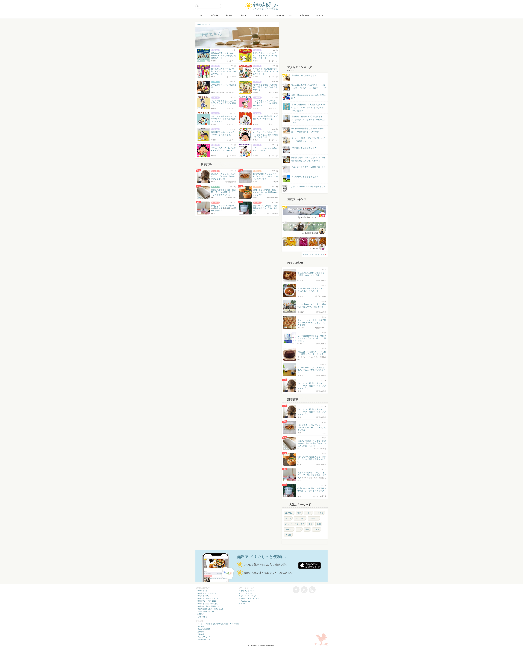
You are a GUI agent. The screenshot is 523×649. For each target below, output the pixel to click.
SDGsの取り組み (203, 639)
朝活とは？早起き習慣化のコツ (208, 606)
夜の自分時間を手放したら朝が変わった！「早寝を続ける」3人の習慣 (307, 130)
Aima (243, 604)
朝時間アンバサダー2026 (206, 601)
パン (299, 529)
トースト (289, 529)
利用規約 (200, 614)
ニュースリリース (204, 637)
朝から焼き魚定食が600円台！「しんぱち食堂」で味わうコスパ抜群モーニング (308, 86)
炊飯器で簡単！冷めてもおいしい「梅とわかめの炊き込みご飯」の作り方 (306, 159)
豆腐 (319, 524)
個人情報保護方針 (204, 629)
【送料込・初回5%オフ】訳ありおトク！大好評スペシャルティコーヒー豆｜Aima (308, 119)
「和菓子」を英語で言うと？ (303, 75)
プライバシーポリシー (205, 611)
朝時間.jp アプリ (203, 596)
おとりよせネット (247, 591)
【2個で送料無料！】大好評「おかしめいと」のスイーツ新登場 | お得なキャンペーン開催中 (308, 107)
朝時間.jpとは (202, 591)
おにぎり (319, 513)
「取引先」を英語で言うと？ (303, 148)
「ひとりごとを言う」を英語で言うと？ (308, 167)
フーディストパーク (248, 596)
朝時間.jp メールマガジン (206, 593)
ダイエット (300, 518)
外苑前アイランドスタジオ (251, 598)
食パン (288, 518)
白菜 (311, 524)
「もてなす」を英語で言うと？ (304, 177)
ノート (316, 529)
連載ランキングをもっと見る (313, 254)
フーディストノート (248, 593)
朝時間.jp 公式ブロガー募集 (207, 604)
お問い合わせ (202, 617)
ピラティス (314, 518)
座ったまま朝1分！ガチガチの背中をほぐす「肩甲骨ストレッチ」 (308, 139)
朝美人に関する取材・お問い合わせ (210, 609)
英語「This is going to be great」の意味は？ (308, 96)
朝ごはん (289, 513)
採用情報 (200, 632)
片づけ (288, 535)
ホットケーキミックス (294, 524)
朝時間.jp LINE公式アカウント (208, 598)
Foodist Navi (245, 601)
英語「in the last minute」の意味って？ (308, 186)
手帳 (307, 529)
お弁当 (308, 513)
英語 (299, 513)
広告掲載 (200, 634)
